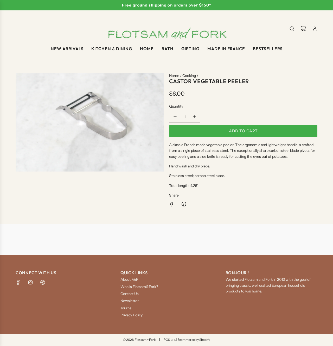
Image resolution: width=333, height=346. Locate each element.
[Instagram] (30, 282)
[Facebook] (18, 282)
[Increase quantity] (194, 116)
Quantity (176, 106)
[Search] (292, 28)
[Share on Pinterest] (184, 204)
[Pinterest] (42, 282)
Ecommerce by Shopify (193, 340)
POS (167, 340)
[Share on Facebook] (171, 204)
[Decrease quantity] (175, 116)
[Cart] (303, 28)
